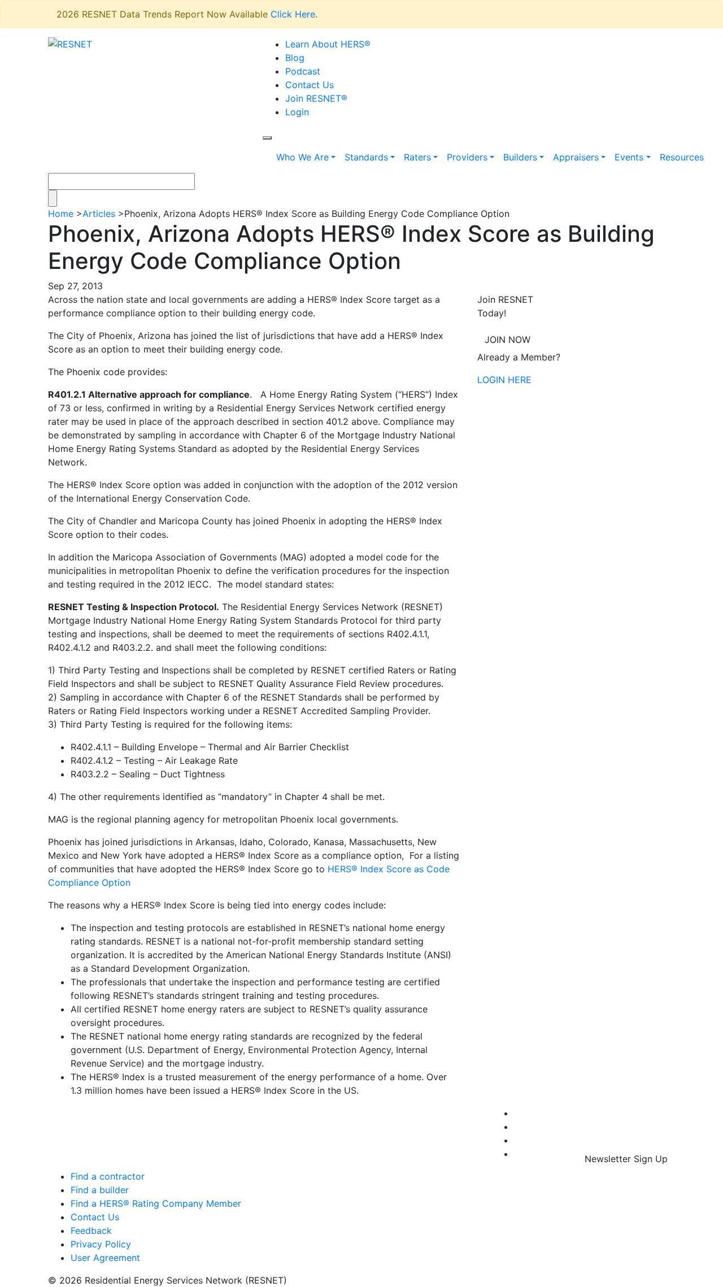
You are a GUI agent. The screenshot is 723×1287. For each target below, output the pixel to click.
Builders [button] (520, 157)
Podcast (302, 71)
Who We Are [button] (302, 157)
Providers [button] (467, 157)
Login (297, 112)
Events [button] (629, 157)
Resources (682, 157)
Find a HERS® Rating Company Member (156, 1203)
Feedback (91, 1230)
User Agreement (105, 1257)
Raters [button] (417, 157)
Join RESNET (316, 98)
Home (60, 213)
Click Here (293, 14)
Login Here (504, 379)
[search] (267, 138)
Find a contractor (108, 1176)
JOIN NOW (507, 339)
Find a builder (100, 1189)
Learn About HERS (328, 44)
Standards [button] (366, 157)
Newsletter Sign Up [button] (626, 1158)
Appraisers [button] (576, 157)
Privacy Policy (101, 1244)
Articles (98, 213)
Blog (294, 57)
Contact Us (309, 84)
